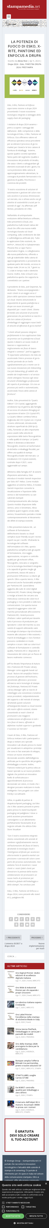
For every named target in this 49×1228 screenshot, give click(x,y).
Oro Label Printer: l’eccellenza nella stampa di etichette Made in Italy (28, 1017)
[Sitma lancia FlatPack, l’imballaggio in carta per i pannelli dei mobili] (10, 1031)
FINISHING (30, 1037)
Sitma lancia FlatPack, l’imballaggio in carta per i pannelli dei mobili (28, 1031)
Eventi (29, 981)
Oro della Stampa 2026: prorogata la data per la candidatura (27, 1046)
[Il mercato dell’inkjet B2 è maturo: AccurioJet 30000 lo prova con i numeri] (10, 1104)
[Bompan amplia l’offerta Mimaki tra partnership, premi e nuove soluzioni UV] (10, 1062)
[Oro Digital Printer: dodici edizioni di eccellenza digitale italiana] (10, 974)
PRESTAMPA (27, 67)
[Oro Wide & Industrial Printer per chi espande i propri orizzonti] (10, 989)
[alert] (24, 1204)
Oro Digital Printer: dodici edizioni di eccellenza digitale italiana (28, 975)
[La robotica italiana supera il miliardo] (10, 1004)
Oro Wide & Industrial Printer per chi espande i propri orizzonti (27, 990)
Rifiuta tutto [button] (36, 1216)
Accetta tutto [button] (13, 1216)
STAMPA (38, 1068)
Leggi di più (28, 1197)
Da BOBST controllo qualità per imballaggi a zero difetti (27, 1090)
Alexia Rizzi (22, 61)
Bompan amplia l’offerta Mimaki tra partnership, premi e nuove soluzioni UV (28, 1063)
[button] (24, 1223)
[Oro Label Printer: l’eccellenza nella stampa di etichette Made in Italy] (10, 1016)
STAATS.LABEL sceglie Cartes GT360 (26, 1076)
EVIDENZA (30, 1051)
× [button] (46, 1184)
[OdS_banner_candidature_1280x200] (24, 26)
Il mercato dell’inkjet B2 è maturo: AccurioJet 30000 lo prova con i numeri (28, 1104)
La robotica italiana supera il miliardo (29, 1003)
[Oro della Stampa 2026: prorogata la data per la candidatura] (10, 1045)
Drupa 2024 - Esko (16, 64)
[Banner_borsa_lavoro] (24, 1151)
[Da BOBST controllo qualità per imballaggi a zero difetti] (10, 1089)
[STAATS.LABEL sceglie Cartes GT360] (10, 1077)
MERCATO (36, 981)
